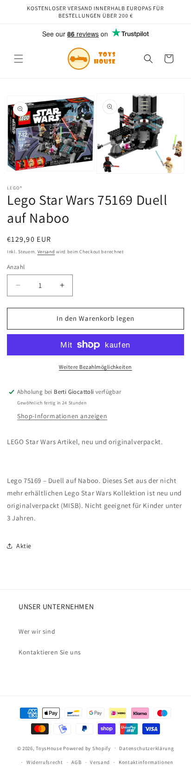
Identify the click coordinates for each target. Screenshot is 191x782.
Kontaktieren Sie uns (50, 652)
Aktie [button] (24, 546)
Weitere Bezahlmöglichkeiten (95, 366)
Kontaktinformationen (146, 762)
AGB (76, 762)
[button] (18, 59)
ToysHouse (49, 748)
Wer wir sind (37, 631)
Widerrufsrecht (44, 762)
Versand (46, 252)
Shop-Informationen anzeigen (62, 416)
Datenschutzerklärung (146, 748)
